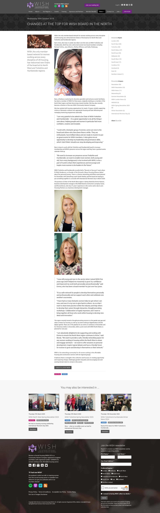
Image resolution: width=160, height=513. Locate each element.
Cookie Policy (71, 492)
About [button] (37, 11)
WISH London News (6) (118, 99)
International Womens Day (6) (120, 114)
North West (124, 476)
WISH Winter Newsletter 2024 (115, 422)
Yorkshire (64, 374)
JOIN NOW (127, 11)
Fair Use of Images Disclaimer (38, 494)
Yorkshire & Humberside (110, 476)
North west (57, 374)
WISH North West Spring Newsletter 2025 (44, 417)
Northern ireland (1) (117, 74)
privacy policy (122, 503)
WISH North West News (42, 420)
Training (63, 11)
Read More (33, 429)
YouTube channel (34, 482)
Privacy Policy (33, 492)
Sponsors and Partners (76, 11)
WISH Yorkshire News (70, 422)
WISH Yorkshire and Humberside (80, 420)
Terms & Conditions (45, 492)
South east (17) (116, 62)
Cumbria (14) (115, 65)
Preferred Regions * (107, 468)
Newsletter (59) (116, 84)
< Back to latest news (63, 367)
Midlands (113, 471)
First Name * (105, 454)
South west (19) (116, 59)
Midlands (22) (115, 56)
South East (105, 479)
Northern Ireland (107, 482)
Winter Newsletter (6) (118, 110)
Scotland (120, 479)
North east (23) (116, 53)
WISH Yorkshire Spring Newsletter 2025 (79, 417)
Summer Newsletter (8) (118, 96)
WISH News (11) (116, 90)
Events (57, 11)
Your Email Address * (107, 461)
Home (30, 11)
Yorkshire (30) (115, 47)
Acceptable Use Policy (59, 492)
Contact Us (110, 11)
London (104, 471)
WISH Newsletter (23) (118, 87)
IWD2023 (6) (115, 102)
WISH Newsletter (89, 422)
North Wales (106, 474)
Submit (104, 498)
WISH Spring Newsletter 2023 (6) (120, 106)
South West (122, 471)
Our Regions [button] (47, 11)
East (113, 479)
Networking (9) (116, 93)
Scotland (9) (115, 68)
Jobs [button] (118, 11)
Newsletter (80, 422)
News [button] (101, 11)
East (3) (113, 71)
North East (116, 474)
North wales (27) (116, 50)
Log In (117, 5)
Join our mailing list (92, 5)
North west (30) (116, 44)
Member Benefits (91, 11)
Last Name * (121, 454)
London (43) (115, 41)
